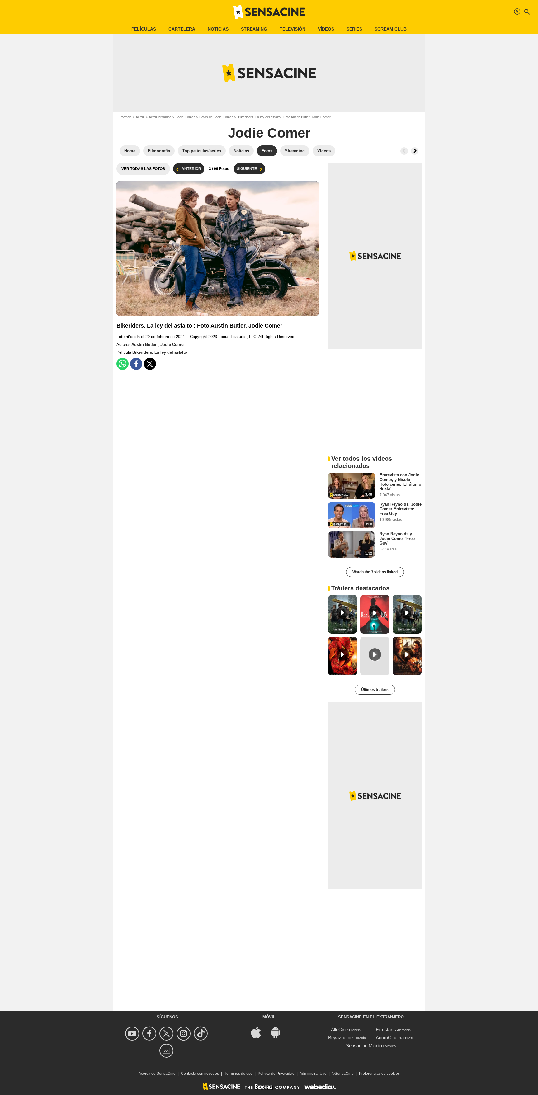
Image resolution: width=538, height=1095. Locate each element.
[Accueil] (269, 12)
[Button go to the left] (404, 151)
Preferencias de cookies (379, 1073)
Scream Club (391, 28)
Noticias (218, 28)
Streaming (254, 28)
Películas (143, 28)
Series (354, 28)
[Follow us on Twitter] (167, 1034)
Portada (125, 117)
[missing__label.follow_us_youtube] (133, 1034)
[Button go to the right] (414, 151)
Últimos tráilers (375, 689)
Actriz (140, 117)
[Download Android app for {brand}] (279, 1032)
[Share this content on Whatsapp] (122, 364)
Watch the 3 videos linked (375, 572)
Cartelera (181, 28)
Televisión (292, 28)
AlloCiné (339, 1029)
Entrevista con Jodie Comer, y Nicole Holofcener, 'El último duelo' (400, 482)
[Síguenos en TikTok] (202, 1034)
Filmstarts (386, 1029)
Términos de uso (238, 1073)
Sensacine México (365, 1045)
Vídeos (326, 28)
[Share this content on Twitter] (150, 364)
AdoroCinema (390, 1037)
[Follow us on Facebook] (150, 1034)
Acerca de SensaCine (157, 1073)
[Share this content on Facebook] (136, 364)
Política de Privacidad (276, 1073)
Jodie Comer (185, 117)
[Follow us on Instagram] (184, 1034)
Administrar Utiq (313, 1073)
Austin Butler (144, 344)
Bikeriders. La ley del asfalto (159, 352)
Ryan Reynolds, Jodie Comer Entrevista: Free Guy (401, 509)
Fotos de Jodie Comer (216, 117)
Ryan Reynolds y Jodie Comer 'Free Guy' (397, 538)
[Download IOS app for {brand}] (259, 1032)
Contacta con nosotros (200, 1073)
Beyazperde (340, 1037)
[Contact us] (167, 1051)
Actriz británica (160, 117)
